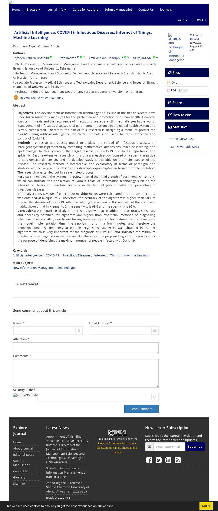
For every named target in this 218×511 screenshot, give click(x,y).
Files (176, 72)
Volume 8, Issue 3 (196, 37)
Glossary (19, 477)
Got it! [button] (206, 505)
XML (173, 82)
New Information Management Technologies (44, 268)
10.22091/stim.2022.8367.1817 (41, 98)
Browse (32, 9)
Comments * (22, 356)
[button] (115, 506)
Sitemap (19, 483)
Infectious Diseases (76, 255)
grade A (51, 497)
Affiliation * (21, 339)
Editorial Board (23, 455)
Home (16, 9)
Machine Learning (136, 255)
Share (177, 102)
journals (166, 9)
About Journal (23, 448)
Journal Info (55, 9)
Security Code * (24, 390)
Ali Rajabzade (142, 58)
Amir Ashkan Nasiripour (106, 58)
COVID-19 (52, 255)
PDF (178, 90)
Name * (18, 323)
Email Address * (100, 323)
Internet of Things (107, 255)
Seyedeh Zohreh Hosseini (31, 58)
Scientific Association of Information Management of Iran (66, 472)
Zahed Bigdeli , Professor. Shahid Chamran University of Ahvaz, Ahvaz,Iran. (67, 487)
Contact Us (146, 9)
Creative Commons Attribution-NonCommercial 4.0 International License (117, 448)
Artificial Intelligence (27, 255)
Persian (200, 20)
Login (181, 20)
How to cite (181, 114)
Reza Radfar (67, 58)
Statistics (180, 127)
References (28, 284)
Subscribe (195, 446)
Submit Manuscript (118, 9)
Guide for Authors (85, 9)
